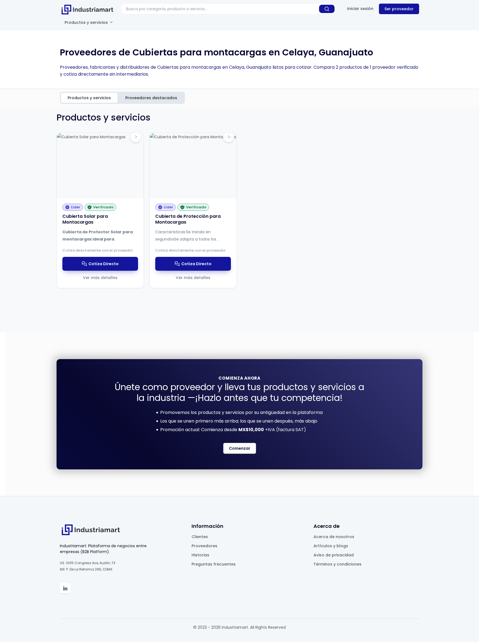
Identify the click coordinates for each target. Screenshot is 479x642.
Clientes (200, 536)
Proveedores (204, 546)
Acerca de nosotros (334, 536)
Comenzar (239, 448)
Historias (200, 555)
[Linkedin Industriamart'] (65, 588)
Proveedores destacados (151, 98)
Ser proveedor (399, 9)
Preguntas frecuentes (214, 564)
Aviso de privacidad (334, 555)
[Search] (327, 9)
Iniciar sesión (360, 8)
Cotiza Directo (103, 264)
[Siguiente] (135, 136)
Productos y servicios (87, 22)
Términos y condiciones (337, 564)
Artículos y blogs (331, 546)
